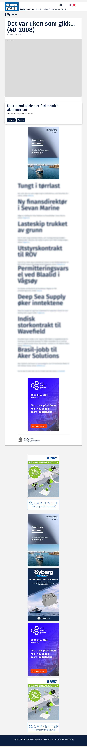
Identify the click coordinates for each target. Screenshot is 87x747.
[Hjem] (12, 6)
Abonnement (55, 9)
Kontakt (63, 9)
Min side (39, 9)
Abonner (21, 120)
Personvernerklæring (66, 739)
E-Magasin (46, 9)
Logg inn (11, 120)
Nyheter (23, 9)
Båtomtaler (31, 9)
